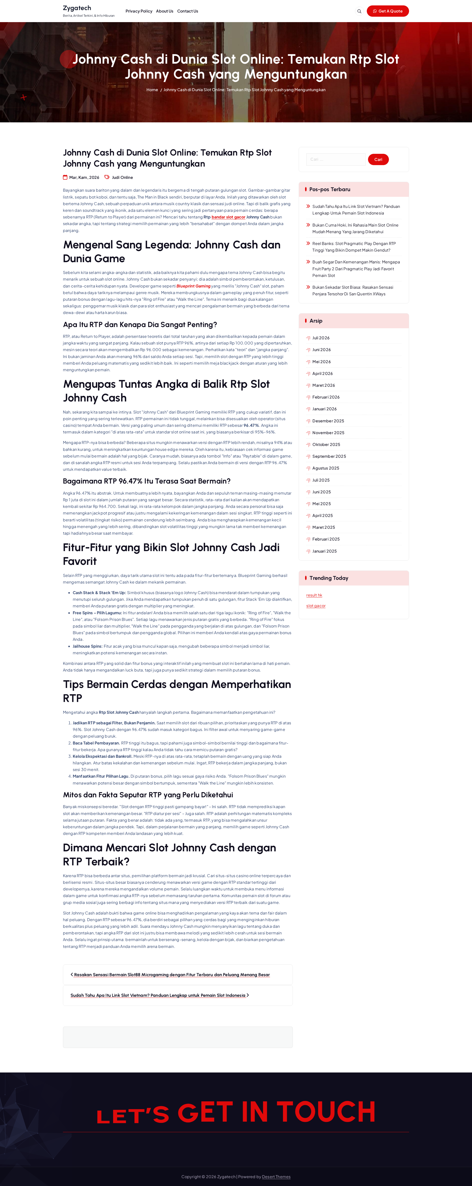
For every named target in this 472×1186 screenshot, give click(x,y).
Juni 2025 (321, 491)
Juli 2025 (320, 480)
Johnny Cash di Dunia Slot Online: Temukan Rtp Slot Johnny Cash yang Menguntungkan (244, 89)
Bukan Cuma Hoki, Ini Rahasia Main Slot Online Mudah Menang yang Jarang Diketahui (355, 228)
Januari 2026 (324, 408)
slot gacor (315, 605)
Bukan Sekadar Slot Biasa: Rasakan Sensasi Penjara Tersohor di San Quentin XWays (352, 290)
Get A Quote (390, 11)
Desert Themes (276, 1176)
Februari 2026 (326, 397)
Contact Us (187, 11)
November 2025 (328, 432)
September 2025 (329, 456)
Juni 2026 (321, 349)
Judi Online (122, 177)
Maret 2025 (323, 527)
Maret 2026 (323, 385)
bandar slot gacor (229, 216)
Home (152, 89)
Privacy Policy (139, 11)
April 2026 (322, 373)
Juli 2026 (320, 337)
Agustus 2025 (325, 468)
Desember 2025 (328, 420)
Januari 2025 (324, 551)
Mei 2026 (321, 361)
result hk (314, 595)
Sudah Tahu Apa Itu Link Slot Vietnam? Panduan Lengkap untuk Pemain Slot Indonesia (356, 209)
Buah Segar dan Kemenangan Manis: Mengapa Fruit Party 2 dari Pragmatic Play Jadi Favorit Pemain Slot (356, 268)
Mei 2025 (321, 503)
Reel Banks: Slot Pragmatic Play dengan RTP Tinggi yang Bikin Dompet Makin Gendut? (354, 247)
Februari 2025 (326, 539)
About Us (164, 11)
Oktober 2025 (326, 444)
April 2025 (322, 515)
